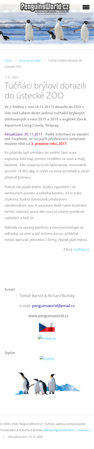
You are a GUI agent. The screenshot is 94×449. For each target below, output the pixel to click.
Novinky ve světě (30, 60)
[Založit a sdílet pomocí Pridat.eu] (47, 338)
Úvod (8, 60)
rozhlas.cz (81, 249)
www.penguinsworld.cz (59, 430)
